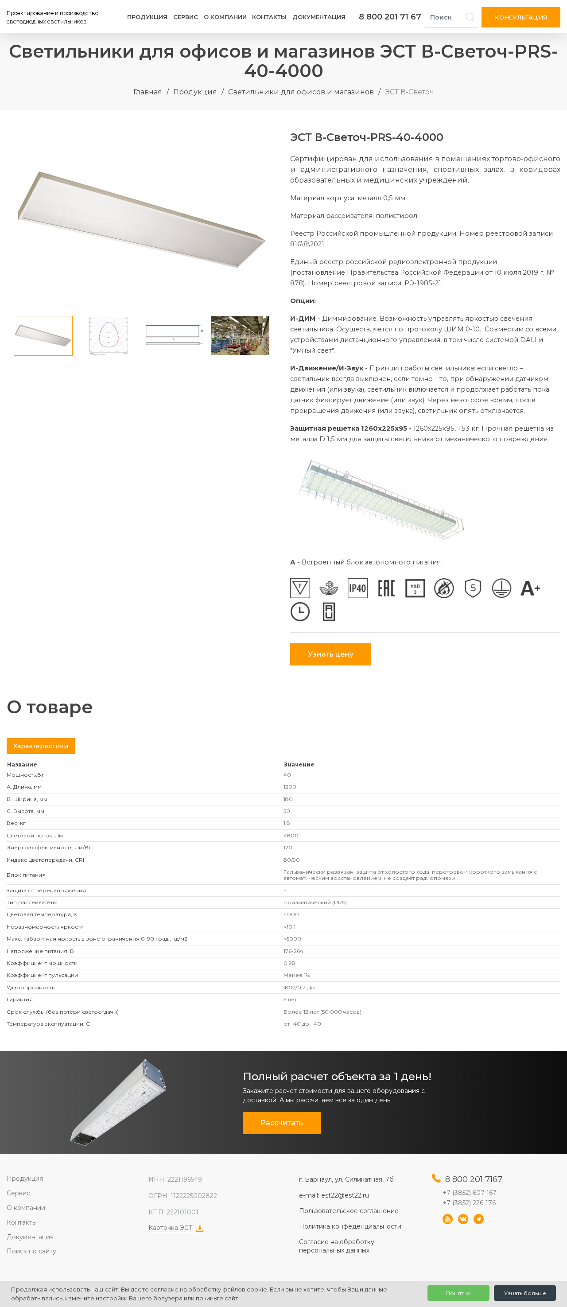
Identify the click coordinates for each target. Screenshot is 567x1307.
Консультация (521, 17)
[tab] (41, 746)
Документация (319, 16)
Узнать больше (525, 1293)
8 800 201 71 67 (390, 17)
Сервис (185, 16)
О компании (225, 16)
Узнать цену (330, 654)
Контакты (269, 16)
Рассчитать (281, 1123)
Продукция (147, 16)
